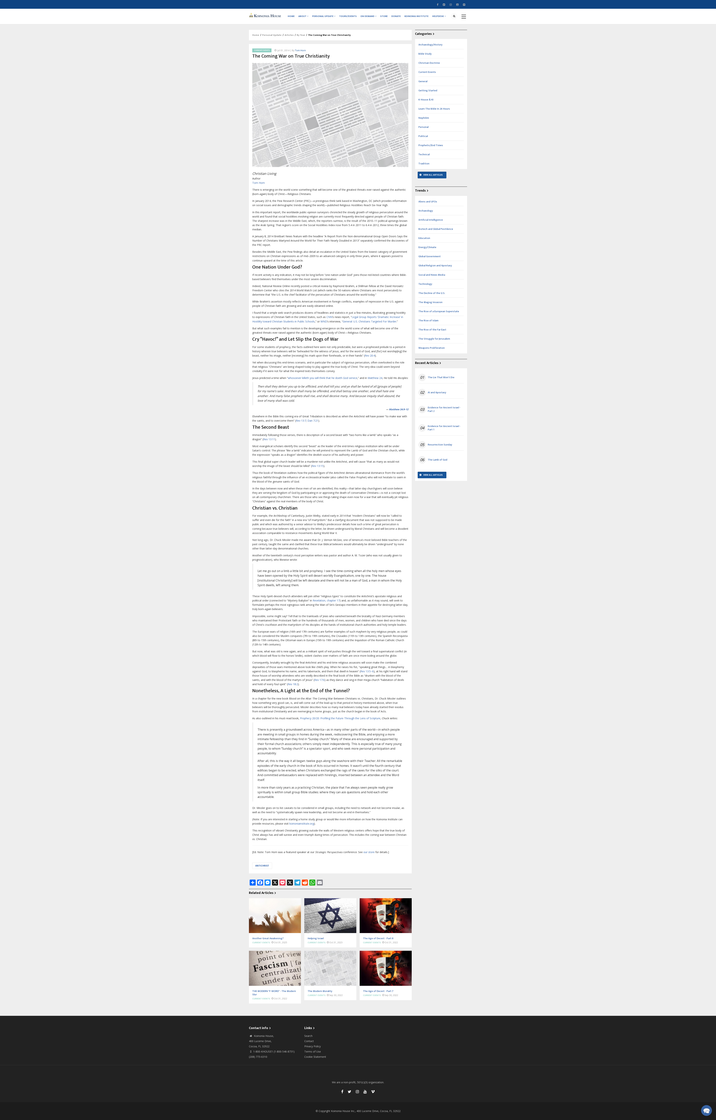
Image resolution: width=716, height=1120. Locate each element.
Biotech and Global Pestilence (435, 229)
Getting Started (427, 90)
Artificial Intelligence (430, 220)
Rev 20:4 (370, 355)
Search (308, 1036)
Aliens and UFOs (427, 201)
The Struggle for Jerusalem (434, 339)
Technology (425, 284)
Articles (289, 35)
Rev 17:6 (319, 680)
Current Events (262, 50)
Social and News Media (431, 275)
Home (291, 16)
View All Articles (433, 175)
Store (384, 16)
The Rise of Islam (428, 320)
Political (423, 136)
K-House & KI (426, 99)
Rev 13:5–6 (367, 671)
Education (424, 238)
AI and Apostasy (437, 392)
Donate (396, 16)
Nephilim (423, 118)
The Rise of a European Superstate (438, 311)
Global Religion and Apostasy (435, 265)
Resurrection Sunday (440, 444)
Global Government (429, 256)
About (302, 16)
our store (369, 852)
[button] (706, 1110)
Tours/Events (348, 16)
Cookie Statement (315, 1056)
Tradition (423, 163)
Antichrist (262, 865)
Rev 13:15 (318, 466)
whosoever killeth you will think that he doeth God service (322, 378)
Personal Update (323, 16)
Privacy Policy (312, 1046)
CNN (329, 317)
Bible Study (425, 54)
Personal (423, 127)
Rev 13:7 (301, 420)
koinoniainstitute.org (301, 823)
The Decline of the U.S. (431, 293)
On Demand (367, 16)
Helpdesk (438, 16)
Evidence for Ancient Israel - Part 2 (444, 409)
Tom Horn (300, 50)
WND (324, 321)
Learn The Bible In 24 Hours (434, 109)
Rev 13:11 (269, 439)
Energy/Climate (427, 247)
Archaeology (425, 211)
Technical (424, 154)
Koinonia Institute (416, 16)
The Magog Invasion (430, 302)
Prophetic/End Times (430, 145)
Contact (309, 1041)
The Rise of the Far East (432, 329)
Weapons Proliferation (431, 348)
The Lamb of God (437, 459)
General (422, 81)
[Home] (265, 15)
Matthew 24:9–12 (398, 409)
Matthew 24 (375, 378)
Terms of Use (312, 1051)
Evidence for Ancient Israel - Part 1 (444, 428)
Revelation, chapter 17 (326, 600)
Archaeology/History (430, 44)
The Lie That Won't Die (441, 377)
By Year (301, 35)
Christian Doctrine (429, 63)
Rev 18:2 (293, 684)
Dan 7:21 (312, 420)
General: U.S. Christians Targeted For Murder (369, 321)
